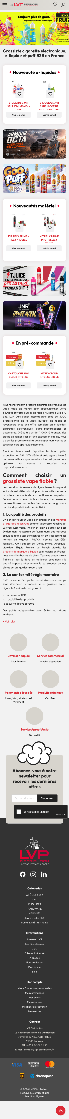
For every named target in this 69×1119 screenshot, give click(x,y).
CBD (34, 899)
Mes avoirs (35, 997)
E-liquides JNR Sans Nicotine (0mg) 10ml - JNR (49, 106)
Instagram (33, 874)
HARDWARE (35, 908)
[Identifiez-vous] (63, 4)
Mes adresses (34, 1002)
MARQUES (34, 913)
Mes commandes (34, 992)
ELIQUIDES (34, 904)
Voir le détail (18, 248)
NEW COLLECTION (34, 918)
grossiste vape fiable (28, 481)
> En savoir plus (37, 205)
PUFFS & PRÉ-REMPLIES (34, 922)
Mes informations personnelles (35, 988)
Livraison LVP (34, 939)
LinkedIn (44, 874)
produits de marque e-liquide (20, 551)
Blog (34, 971)
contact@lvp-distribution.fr (39, 1049)
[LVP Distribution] (34, 851)
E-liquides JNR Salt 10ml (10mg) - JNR (18, 106)
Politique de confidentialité (34, 1092)
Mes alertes (34, 1011)
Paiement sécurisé (34, 953)
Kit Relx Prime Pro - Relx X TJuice (49, 240)
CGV (34, 948)
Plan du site (34, 967)
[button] (9, 621)
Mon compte (35, 982)
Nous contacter (34, 962)
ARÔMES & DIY (34, 895)
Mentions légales (34, 944)
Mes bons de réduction (34, 1006)
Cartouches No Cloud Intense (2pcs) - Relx (18, 377)
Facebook (22, 874)
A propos (35, 957)
